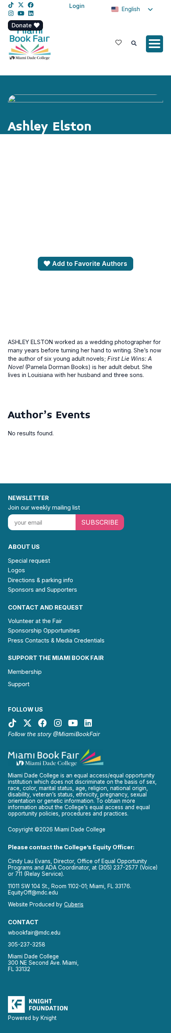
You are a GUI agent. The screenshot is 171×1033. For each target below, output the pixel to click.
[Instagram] (11, 13)
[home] (30, 43)
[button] (134, 44)
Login (77, 5)
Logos (16, 570)
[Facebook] (31, 5)
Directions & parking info (40, 580)
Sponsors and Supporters (42, 589)
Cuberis (74, 904)
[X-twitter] (21, 5)
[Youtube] (21, 13)
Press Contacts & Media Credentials (56, 640)
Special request (29, 560)
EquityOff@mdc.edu (33, 892)
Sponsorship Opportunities (44, 630)
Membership (25, 671)
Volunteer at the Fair (35, 620)
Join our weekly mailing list (44, 507)
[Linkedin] (31, 13)
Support (18, 684)
